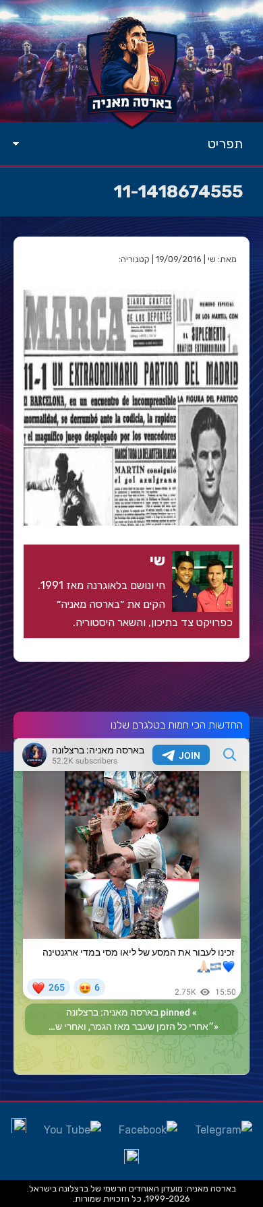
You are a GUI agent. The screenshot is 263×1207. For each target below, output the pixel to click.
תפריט (225, 143)
